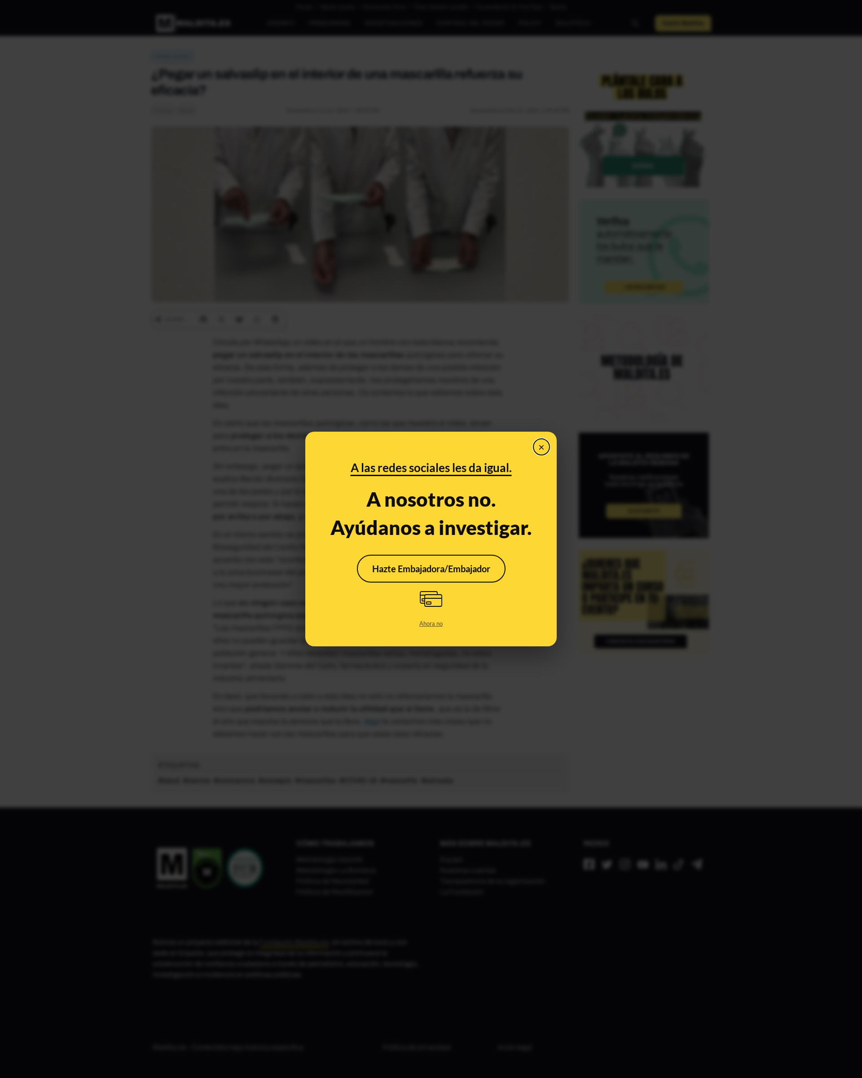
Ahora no (431, 623)
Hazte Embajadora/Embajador (431, 568)
